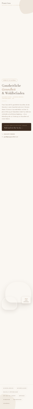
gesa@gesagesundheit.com (11, 137)
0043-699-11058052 (9, 134)
